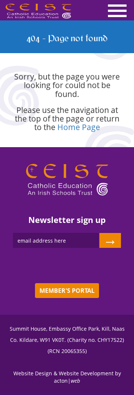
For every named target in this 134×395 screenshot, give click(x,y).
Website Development (86, 373)
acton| (67, 380)
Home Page (78, 127)
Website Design (32, 373)
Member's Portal (67, 290)
